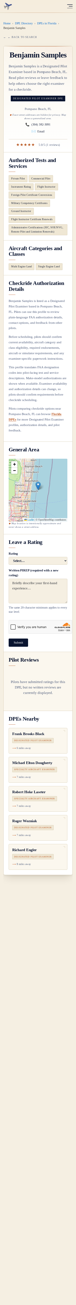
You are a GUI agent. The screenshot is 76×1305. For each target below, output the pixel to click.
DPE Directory (24, 23)
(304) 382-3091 (37, 124)
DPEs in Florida (46, 23)
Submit (18, 642)
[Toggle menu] (70, 6)
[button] (38, 486)
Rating (13, 553)
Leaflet (30, 519)
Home (7, 23)
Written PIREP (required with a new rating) (38, 591)
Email (38, 131)
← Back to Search (22, 37)
